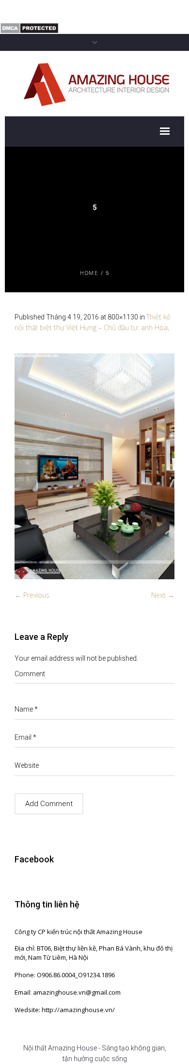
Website (27, 765)
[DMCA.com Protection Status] (29, 27)
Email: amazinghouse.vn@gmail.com (68, 992)
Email (25, 737)
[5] (94, 466)
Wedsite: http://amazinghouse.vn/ (65, 1009)
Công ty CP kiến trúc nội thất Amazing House (78, 931)
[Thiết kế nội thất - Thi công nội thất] (94, 83)
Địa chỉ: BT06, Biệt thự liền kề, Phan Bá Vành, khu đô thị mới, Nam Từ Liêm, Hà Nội (94, 953)
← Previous (32, 595)
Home (89, 272)
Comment (30, 674)
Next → (162, 595)
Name (26, 709)
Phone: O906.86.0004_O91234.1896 (65, 974)
